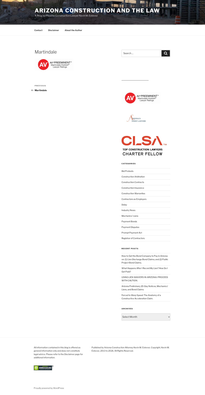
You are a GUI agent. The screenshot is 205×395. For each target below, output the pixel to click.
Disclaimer (53, 30)
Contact (38, 30)
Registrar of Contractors (133, 238)
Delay (124, 204)
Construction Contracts (133, 182)
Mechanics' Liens (130, 216)
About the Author (73, 30)
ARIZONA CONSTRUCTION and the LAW (97, 10)
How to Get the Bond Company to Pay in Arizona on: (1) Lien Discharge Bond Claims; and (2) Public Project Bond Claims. (145, 259)
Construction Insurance (133, 188)
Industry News (128, 210)
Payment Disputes (130, 227)
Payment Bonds (129, 221)
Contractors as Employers (134, 199)
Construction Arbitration (133, 176)
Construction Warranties (133, 193)
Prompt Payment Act (132, 232)
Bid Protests (127, 171)
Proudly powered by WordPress (49, 388)
